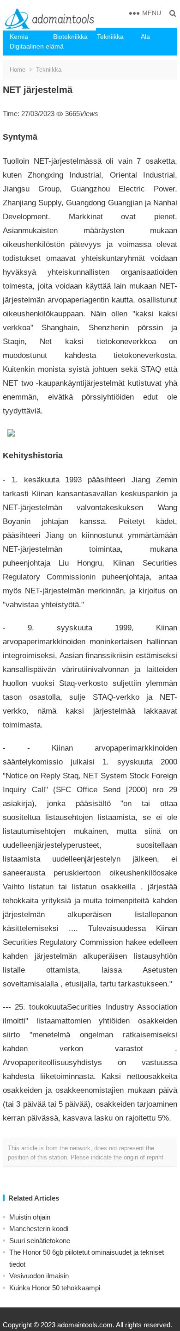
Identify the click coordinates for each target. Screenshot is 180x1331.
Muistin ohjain (29, 1217)
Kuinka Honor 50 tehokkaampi (54, 1288)
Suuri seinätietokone (39, 1241)
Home (17, 69)
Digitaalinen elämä (28, 46)
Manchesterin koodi (38, 1228)
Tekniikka (110, 36)
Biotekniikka (70, 36)
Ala (145, 36)
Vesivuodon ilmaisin (39, 1276)
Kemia (19, 36)
